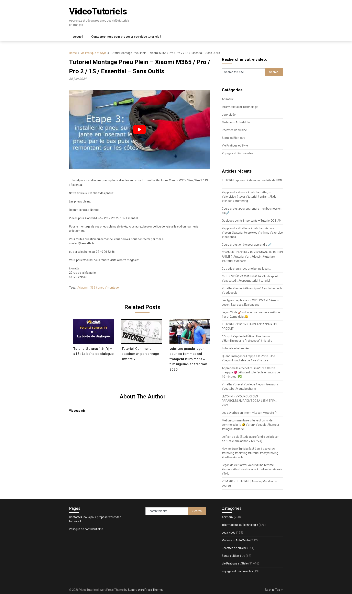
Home (73, 53)
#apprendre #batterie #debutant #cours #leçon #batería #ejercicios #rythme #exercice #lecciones (252, 232)
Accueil (78, 36)
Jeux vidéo (229, 114)
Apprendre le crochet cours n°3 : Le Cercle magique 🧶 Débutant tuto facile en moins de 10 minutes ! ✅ (251, 372)
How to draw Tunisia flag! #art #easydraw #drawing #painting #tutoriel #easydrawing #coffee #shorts (250, 453)
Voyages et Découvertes (237, 153)
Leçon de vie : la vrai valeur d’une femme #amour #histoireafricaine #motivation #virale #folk (252, 469)
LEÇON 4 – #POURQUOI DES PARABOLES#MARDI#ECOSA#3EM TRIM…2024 (249, 401)
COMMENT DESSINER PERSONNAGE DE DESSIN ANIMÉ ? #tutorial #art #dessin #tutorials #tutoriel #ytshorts (252, 257)
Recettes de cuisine (234, 130)
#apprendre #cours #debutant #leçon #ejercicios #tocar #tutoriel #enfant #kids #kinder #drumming (249, 196)
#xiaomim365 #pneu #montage (98, 287)
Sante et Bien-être (233, 137)
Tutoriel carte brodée (235, 348)
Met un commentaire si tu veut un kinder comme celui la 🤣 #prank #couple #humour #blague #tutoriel (250, 425)
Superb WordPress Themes (145, 589)
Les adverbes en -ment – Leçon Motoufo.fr (249, 412)
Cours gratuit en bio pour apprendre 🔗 (247, 244)
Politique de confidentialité (86, 529)
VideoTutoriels (98, 11)
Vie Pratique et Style (93, 53)
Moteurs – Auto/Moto (236, 122)
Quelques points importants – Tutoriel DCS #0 (251, 220)
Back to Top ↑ (274, 589)
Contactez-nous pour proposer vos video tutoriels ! (126, 36)
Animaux (227, 99)
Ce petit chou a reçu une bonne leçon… (246, 268)
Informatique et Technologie (240, 106)
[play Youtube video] (139, 129)
